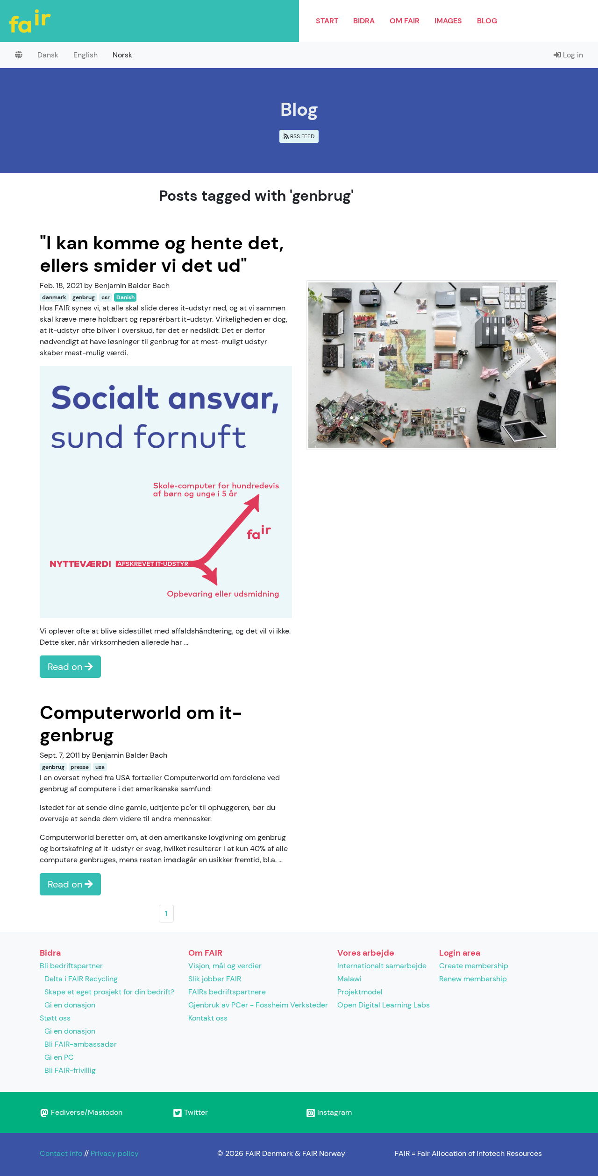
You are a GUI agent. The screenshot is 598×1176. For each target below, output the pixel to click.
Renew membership (473, 979)
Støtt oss (55, 1018)
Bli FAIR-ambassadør (80, 1044)
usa (100, 767)
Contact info (61, 1153)
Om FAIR (405, 21)
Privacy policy (115, 1153)
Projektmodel (360, 992)
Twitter (195, 1112)
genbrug (83, 297)
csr (105, 297)
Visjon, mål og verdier (225, 966)
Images (448, 21)
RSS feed (301, 136)
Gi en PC (59, 1057)
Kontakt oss (208, 1018)
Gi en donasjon (69, 1005)
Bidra (364, 21)
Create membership (473, 966)
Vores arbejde (365, 952)
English (85, 55)
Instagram (333, 1112)
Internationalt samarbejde (382, 966)
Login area (459, 952)
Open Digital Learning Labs (383, 1005)
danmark (54, 297)
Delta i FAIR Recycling (81, 979)
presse (80, 767)
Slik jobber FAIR (214, 979)
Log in (572, 55)
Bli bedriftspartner (71, 966)
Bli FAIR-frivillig (70, 1070)
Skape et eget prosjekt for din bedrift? (109, 992)
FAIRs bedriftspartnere (227, 992)
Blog (487, 21)
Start (327, 21)
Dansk (47, 55)
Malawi (349, 979)
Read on (66, 667)
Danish (125, 297)
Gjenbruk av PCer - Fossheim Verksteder (258, 1005)
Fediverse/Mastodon (85, 1112)
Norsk (122, 55)
